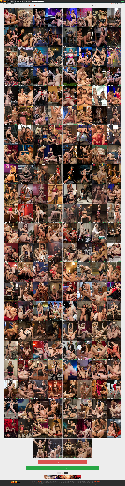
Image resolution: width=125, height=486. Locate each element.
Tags (24, 1)
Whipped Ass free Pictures (97, 481)
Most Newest (112, 3)
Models (28, 1)
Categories (14, 1)
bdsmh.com (18, 484)
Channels (19, 1)
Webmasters (95, 484)
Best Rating (116, 3)
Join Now (122, 1)
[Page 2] (65, 473)
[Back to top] (124, 481)
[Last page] (67, 473)
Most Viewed (121, 3)
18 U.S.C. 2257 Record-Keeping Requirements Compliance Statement (45, 484)
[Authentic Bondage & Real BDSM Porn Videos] (62, 478)
